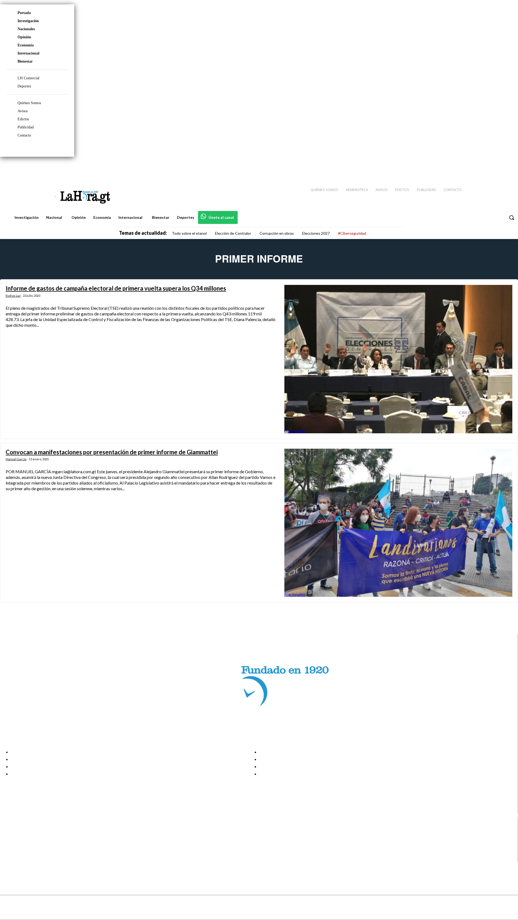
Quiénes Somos (29, 103)
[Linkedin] (489, 167)
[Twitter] (498, 167)
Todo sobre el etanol (189, 233)
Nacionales (26, 29)
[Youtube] (508, 167)
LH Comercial (28, 78)
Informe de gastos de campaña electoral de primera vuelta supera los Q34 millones (116, 288)
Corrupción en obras (277, 233)
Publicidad (26, 127)
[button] (511, 217)
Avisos (23, 111)
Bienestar (25, 61)
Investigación (28, 21)
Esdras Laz (13, 295)
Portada (24, 13)
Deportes (24, 86)
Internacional (28, 53)
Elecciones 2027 (316, 233)
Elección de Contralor (233, 233)
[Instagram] (479, 167)
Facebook (25, 830)
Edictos (23, 119)
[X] (8, 851)
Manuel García (16, 459)
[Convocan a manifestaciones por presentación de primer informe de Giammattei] (398, 523)
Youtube (23, 858)
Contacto (24, 135)
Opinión (24, 37)
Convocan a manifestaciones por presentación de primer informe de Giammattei (112, 452)
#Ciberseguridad (352, 233)
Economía (26, 45)
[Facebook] (469, 167)
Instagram (25, 837)
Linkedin (23, 844)
